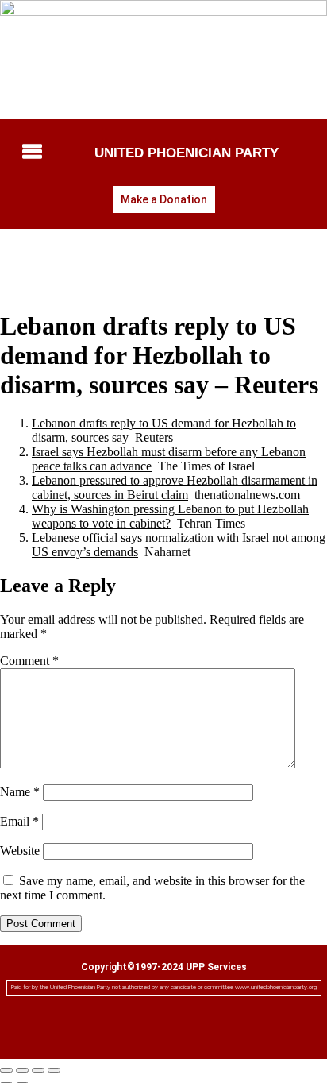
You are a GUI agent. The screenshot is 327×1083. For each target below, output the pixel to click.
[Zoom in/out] (6, 1070)
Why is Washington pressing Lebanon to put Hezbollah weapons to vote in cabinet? (170, 516)
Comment (29, 660)
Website (20, 850)
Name (20, 792)
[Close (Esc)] (54, 1070)
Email (19, 821)
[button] (31, 152)
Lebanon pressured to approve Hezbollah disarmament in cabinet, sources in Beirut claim (174, 487)
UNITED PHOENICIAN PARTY (186, 153)
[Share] (38, 1070)
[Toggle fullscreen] (22, 1070)
